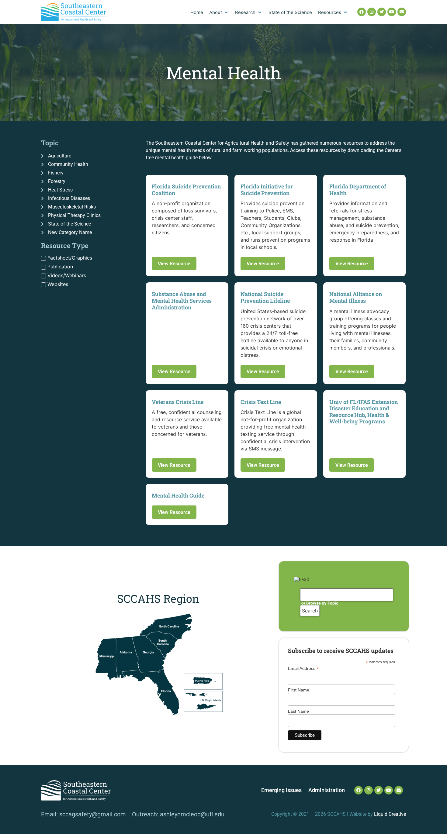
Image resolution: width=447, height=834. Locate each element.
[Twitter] (381, 12)
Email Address (303, 668)
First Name (298, 690)
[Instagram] (371, 12)
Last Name (298, 711)
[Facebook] (361, 12)
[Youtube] (391, 12)
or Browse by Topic (319, 603)
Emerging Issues (281, 790)
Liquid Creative (390, 814)
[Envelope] (401, 12)
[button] (219, 12)
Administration (326, 790)
